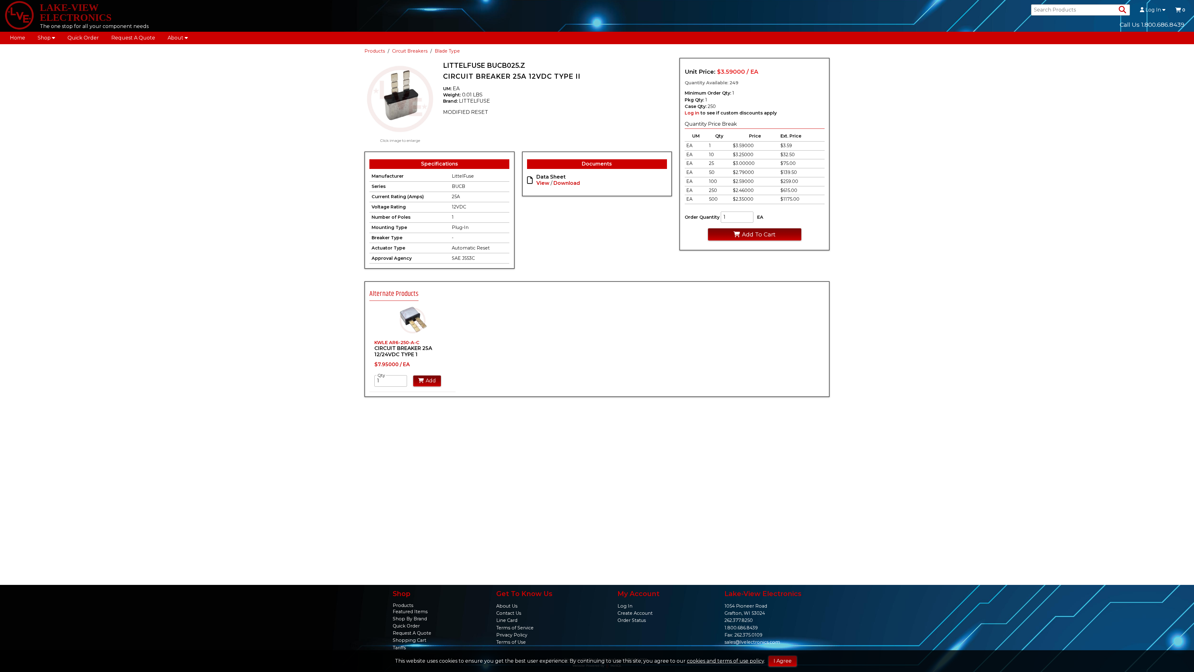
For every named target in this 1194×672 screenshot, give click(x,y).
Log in (692, 113)
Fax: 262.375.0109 (743, 635)
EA (760, 217)
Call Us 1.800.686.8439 (1152, 24)
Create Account (635, 613)
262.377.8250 (738, 620)
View (542, 183)
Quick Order (83, 38)
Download (566, 183)
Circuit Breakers (410, 51)
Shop (44, 38)
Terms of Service (515, 628)
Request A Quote (133, 38)
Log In (1153, 10)
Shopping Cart (409, 640)
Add (431, 381)
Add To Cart (758, 234)
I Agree (783, 661)
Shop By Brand (410, 619)
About (175, 38)
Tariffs (399, 648)
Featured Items (410, 611)
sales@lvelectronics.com (752, 642)
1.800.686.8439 (741, 628)
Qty (381, 375)
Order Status (632, 620)
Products (374, 51)
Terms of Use (511, 642)
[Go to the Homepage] (19, 16)
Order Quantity (702, 217)
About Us (506, 606)
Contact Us (508, 613)
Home (17, 38)
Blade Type (447, 51)
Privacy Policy (511, 635)
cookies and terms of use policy (725, 661)
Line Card (506, 620)
